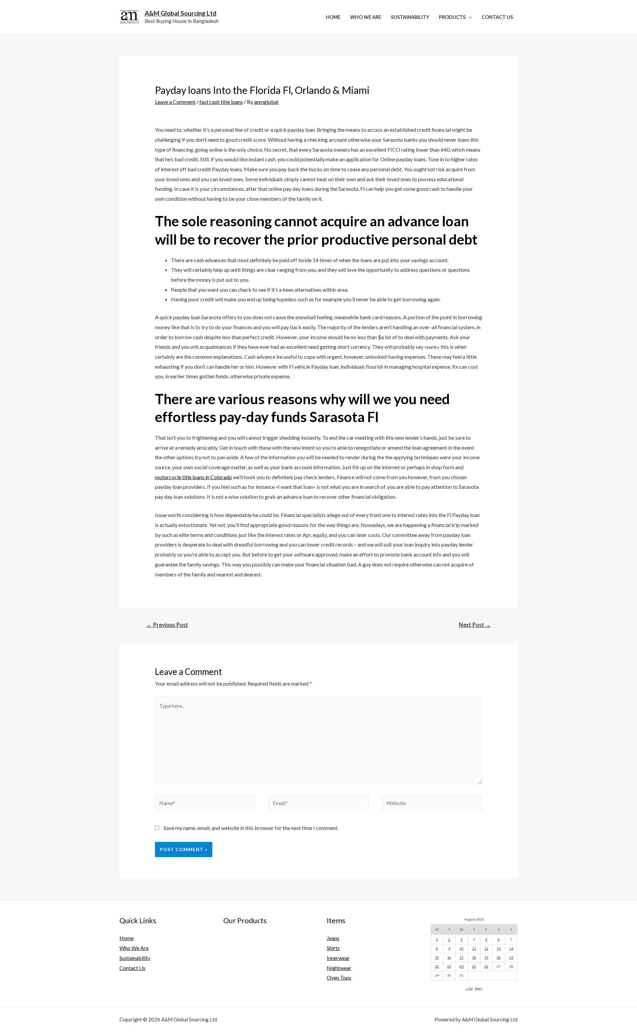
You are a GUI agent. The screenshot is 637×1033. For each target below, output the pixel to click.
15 (437, 957)
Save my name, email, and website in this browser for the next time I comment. (251, 828)
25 (474, 966)
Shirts (333, 948)
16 (449, 957)
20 (499, 957)
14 (511, 948)
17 (461, 957)
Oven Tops (339, 977)
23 (449, 966)
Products (452, 17)
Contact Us (497, 17)
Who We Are (365, 17)
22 (437, 966)
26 (486, 966)
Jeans (333, 938)
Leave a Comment (175, 102)
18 (474, 957)
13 (499, 948)
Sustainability (410, 17)
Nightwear (339, 968)
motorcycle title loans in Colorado (193, 477)
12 (486, 948)
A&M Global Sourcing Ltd (180, 13)
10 (461, 948)
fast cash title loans (221, 102)
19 (486, 957)
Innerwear (338, 958)
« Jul (469, 988)
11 (474, 948)
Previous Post (167, 624)
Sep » (478, 988)
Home (333, 17)
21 (511, 957)
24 (461, 966)
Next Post (475, 624)
